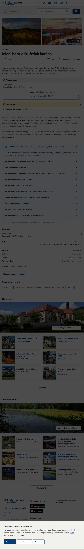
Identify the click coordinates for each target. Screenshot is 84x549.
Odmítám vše (24, 542)
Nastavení (38, 542)
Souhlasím (10, 542)
